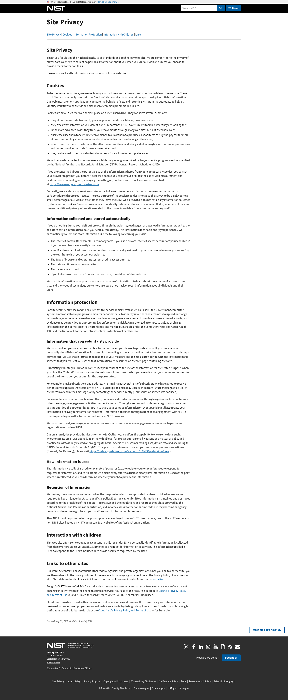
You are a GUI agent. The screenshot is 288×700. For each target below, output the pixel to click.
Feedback (231, 657)
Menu (235, 8)
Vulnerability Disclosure (143, 681)
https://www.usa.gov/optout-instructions (74, 184)
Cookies (67, 34)
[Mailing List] (237, 646)
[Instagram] (208, 646)
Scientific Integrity (223, 681)
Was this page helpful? (266, 630)
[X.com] (186, 646)
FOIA (183, 681)
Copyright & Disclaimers (116, 681)
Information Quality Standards (114, 688)
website (158, 579)
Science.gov (158, 688)
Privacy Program (92, 681)
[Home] (56, 8)
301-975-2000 (53, 662)
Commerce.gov (141, 688)
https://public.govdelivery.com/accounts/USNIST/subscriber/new (129, 451)
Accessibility (74, 681)
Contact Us (67, 668)
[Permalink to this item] (75, 50)
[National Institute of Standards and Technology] (70, 645)
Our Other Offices (83, 668)
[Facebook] (193, 646)
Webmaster (52, 668)
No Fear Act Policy (168, 681)
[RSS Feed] (230, 646)
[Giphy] (223, 646)
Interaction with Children (119, 34)
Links (138, 34)
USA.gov (172, 688)
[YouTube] (215, 646)
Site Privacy (54, 34)
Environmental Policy (200, 681)
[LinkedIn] (201, 646)
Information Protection (88, 34)
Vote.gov (184, 688)
